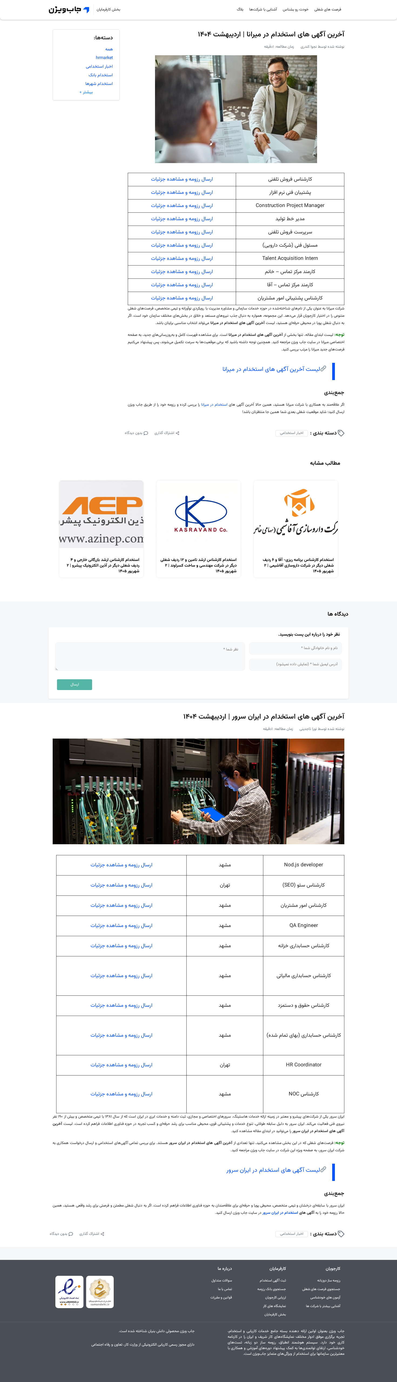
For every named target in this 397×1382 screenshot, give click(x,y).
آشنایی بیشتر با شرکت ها (323, 1306)
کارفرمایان (278, 1269)
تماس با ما (225, 1289)
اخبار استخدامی (291, 433)
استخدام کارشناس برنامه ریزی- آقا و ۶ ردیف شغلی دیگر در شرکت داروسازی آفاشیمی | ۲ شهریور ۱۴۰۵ (298, 565)
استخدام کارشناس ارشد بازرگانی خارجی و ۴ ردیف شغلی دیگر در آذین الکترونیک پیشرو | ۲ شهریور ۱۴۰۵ (103, 565)
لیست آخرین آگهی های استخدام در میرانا (271, 369)
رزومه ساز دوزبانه (328, 1280)
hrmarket (104, 58)
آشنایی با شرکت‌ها (263, 10)
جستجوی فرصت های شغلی (321, 1289)
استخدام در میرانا (215, 405)
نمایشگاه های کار (274, 1306)
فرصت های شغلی (327, 10)
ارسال (74, 685)
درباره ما (225, 1269)
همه (109, 49)
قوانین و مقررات (221, 1297)
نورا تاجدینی (308, 729)
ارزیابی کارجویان (275, 1297)
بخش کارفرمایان (108, 10)
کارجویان (333, 1269)
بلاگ (240, 10)
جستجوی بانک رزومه (271, 1289)
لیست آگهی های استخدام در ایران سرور (273, 1170)
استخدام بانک (101, 75)
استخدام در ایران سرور (280, 1213)
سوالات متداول (221, 1280)
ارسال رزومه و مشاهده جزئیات (182, 179)
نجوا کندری (309, 47)
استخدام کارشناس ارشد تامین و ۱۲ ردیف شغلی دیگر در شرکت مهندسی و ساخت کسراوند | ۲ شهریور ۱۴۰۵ (198, 565)
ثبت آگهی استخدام (273, 1280)
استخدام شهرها (99, 84)
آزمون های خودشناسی (325, 1297)
